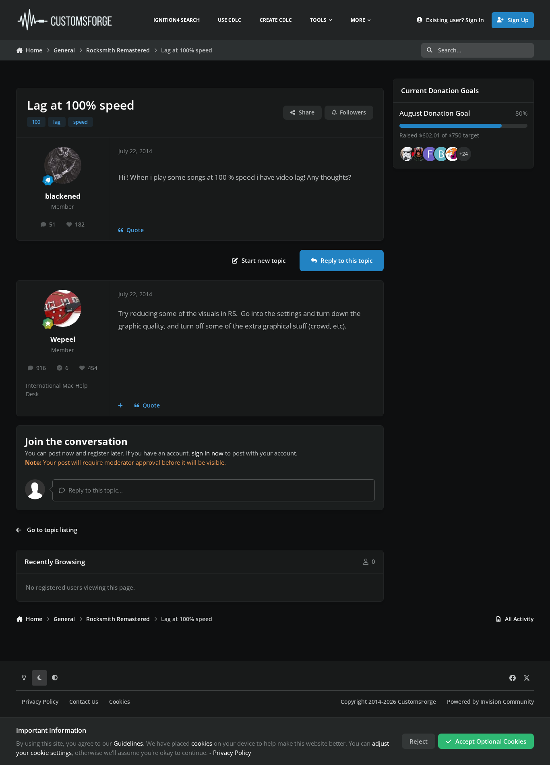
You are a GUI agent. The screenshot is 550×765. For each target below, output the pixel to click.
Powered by (490, 701)
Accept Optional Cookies (490, 741)
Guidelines (128, 743)
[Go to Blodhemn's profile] (441, 154)
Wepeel (62, 339)
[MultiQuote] (120, 406)
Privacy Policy (40, 701)
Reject (418, 741)
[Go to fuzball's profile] (430, 154)
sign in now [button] (207, 453)
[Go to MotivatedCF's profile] (452, 154)
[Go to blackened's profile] (62, 165)
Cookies (119, 701)
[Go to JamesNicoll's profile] (418, 154)
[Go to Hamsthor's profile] (407, 154)
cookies (201, 743)
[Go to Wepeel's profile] (62, 308)
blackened (63, 196)
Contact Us (83, 701)
